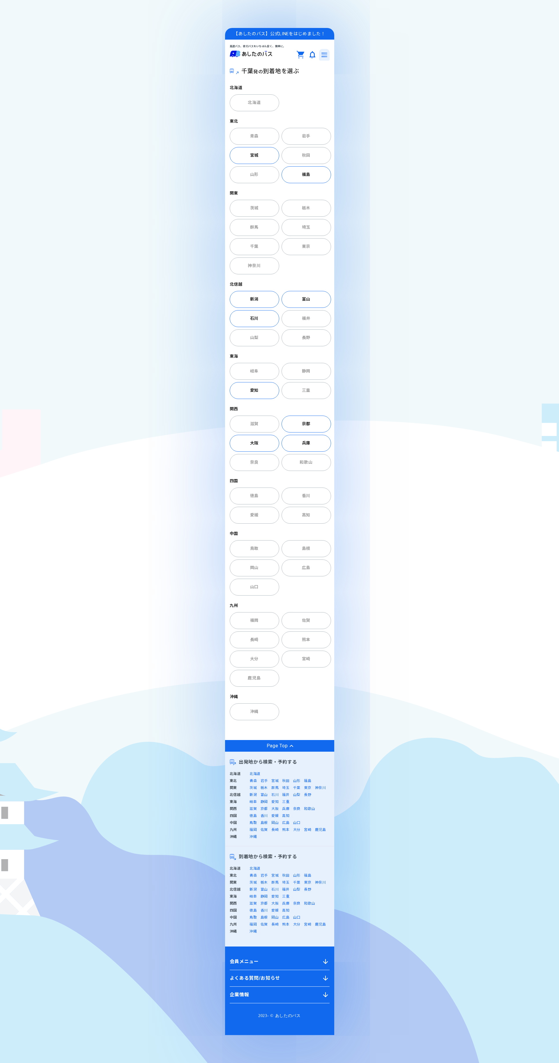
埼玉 (306, 227)
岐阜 (254, 371)
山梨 (254, 337)
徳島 (254, 495)
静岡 (306, 371)
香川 (306, 495)
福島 (306, 174)
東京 (306, 246)
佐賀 (306, 620)
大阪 (254, 443)
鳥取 (254, 548)
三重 (306, 390)
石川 (254, 318)
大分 (254, 658)
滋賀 (254, 423)
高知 (306, 515)
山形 (254, 174)
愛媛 (254, 515)
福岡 (254, 620)
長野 (306, 337)
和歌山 (306, 462)
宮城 (254, 155)
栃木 (306, 208)
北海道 (254, 102)
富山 (306, 299)
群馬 (254, 227)
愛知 (254, 390)
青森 (254, 136)
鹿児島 (254, 678)
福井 (306, 318)
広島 (306, 567)
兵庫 (306, 443)
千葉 (254, 246)
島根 (306, 548)
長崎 (254, 639)
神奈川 (254, 265)
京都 (306, 423)
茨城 (254, 208)
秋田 (306, 155)
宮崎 (306, 658)
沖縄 (254, 711)
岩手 (306, 136)
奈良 (254, 462)
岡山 (254, 567)
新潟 (254, 299)
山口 (254, 587)
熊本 (306, 639)
